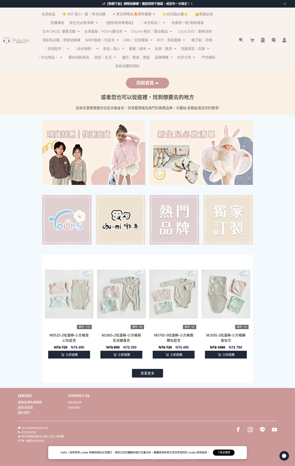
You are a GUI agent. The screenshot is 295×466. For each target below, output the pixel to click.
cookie (85, 452)
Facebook (74, 402)
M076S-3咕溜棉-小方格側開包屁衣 (173, 338)
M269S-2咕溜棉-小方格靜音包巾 (226, 338)
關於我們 (24, 412)
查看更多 (147, 373)
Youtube (74, 407)
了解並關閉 (223, 452)
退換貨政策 (25, 407)
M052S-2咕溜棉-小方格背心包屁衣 (69, 338)
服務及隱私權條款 (30, 402)
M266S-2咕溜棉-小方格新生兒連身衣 (121, 338)
